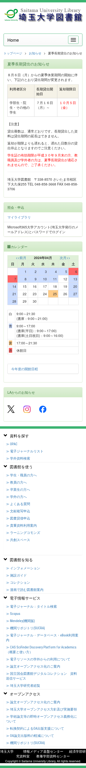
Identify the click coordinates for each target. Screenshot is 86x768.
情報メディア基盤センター (43, 751)
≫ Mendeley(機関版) (20, 621)
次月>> (65, 257)
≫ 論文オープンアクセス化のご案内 (33, 666)
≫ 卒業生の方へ (18, 489)
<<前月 (21, 257)
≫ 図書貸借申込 (18, 518)
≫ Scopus (13, 614)
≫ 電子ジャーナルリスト (24, 451)
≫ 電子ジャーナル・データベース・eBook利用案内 (42, 637)
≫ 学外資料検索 (18, 458)
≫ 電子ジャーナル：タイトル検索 (31, 606)
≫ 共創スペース (18, 540)
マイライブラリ (19, 217)
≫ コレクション (18, 582)
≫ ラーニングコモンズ (23, 533)
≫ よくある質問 (18, 504)
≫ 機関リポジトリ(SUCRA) (25, 628)
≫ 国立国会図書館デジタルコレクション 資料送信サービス (41, 676)
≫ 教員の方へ (16, 482)
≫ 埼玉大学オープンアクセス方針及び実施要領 (41, 709)
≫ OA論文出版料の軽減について (30, 736)
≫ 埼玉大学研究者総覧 (23, 685)
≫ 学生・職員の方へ (21, 475)
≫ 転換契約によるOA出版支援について (35, 728)
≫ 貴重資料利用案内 (21, 525)
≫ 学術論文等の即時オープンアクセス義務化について (41, 719)
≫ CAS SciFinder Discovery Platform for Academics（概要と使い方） (41, 649)
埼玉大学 (7, 751)
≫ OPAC (11, 444)
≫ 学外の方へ (16, 497)
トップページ (13, 53)
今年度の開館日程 (24, 368)
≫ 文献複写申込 (18, 511)
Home (13, 40)
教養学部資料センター (53, 756)
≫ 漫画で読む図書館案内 (24, 590)
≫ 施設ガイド (16, 575)
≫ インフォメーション (23, 568)
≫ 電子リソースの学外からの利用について (38, 659)
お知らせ (35, 53)
